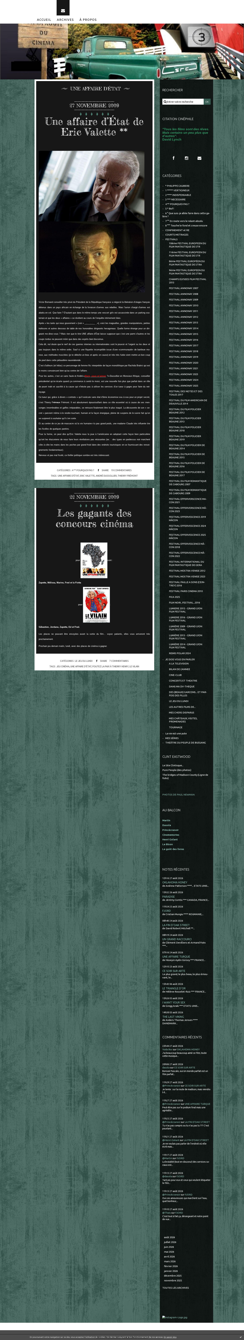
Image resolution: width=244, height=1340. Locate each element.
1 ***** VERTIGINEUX (177, 190)
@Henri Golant (170, 1140)
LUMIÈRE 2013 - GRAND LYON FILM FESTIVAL (185, 637)
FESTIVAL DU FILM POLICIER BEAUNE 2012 (185, 411)
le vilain (134, 666)
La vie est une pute (176, 733)
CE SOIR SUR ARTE (173, 970)
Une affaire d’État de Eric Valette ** (94, 126)
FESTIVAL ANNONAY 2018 (183, 351)
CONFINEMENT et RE (177, 230)
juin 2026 (169, 1246)
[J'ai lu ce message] (240, 1337)
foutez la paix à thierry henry (110, 666)
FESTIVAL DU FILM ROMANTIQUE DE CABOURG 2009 (187, 492)
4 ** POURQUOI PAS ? (83, 470)
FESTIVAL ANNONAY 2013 (183, 322)
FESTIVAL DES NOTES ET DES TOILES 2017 (186, 393)
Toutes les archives (175, 1287)
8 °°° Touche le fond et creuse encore (186, 225)
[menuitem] (44, 19)
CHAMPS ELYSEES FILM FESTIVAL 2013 (187, 281)
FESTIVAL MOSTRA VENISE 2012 (187, 570)
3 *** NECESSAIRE (175, 199)
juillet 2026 (170, 1242)
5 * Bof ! (169, 208)
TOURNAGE (175, 727)
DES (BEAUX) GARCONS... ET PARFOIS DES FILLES (188, 694)
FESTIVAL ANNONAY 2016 (183, 339)
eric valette (87, 475)
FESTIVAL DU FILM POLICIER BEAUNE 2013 (185, 420)
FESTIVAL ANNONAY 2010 (183, 305)
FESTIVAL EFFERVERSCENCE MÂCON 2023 (188, 509)
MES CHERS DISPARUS (181, 712)
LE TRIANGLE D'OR (174, 988)
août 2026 (169, 1237)
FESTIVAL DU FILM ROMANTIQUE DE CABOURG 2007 (187, 483)
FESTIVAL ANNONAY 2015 (183, 334)
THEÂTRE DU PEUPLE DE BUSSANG (185, 742)
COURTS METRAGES (176, 234)
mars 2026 (170, 1261)
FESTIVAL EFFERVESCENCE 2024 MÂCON (187, 527)
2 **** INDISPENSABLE (178, 195)
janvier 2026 (171, 1271)
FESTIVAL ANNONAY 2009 (183, 299)
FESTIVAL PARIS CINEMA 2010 (186, 591)
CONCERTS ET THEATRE (183, 680)
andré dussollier (106, 475)
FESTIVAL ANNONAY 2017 (183, 345)
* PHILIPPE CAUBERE (177, 185)
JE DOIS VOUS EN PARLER (180, 659)
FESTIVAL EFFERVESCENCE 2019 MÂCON (187, 518)
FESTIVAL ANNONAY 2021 (183, 368)
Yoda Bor (167, 1049)
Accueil (44, 19)
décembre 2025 (173, 1275)
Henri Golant (170, 839)
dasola (166, 1067)
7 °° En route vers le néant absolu (184, 221)
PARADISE (168, 896)
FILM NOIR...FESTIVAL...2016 (184, 602)
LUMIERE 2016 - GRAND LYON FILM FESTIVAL (185, 619)
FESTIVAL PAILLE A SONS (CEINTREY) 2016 (187, 584)
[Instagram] (186, 158)
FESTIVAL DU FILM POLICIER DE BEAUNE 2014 (187, 447)
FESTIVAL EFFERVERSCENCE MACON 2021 (188, 500)
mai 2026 (169, 1251)
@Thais (166, 1212)
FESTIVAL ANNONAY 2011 (183, 311)
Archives (65, 19)
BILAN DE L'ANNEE (179, 669)
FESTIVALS (171, 239)
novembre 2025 (173, 1280)
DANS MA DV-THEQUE (182, 686)
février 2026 (171, 1266)
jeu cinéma (63, 666)
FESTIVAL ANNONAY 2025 (183, 385)
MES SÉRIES (172, 738)
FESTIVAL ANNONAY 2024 (183, 379)
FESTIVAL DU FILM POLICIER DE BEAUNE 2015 (187, 456)
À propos (88, 19)
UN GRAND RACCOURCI (177, 939)
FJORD (166, 910)
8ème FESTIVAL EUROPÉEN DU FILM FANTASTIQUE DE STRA (187, 263)
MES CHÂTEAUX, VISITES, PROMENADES (183, 720)
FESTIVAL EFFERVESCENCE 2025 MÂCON (187, 536)
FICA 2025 (174, 597)
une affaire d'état (68, 475)
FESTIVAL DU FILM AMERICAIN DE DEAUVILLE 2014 (188, 402)
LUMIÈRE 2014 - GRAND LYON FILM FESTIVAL (185, 646)
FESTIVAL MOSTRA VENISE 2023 (187, 576)
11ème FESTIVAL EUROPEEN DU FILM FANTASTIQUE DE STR (187, 254)
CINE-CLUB (175, 675)
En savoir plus (170, 1337)
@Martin (167, 1158)
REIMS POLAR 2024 (180, 653)
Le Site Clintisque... (172, 765)
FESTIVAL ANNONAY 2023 (183, 374)
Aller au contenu (13, 3)
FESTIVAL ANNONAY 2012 (183, 316)
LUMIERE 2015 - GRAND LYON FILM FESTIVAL (185, 610)
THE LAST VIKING (173, 1016)
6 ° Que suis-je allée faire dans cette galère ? (186, 215)
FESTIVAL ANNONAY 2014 (183, 328)
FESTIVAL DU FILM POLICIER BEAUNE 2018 (185, 429)
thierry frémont (128, 475)
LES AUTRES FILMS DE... (182, 706)
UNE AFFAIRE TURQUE (176, 956)
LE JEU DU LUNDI (83, 661)
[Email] (63, 7)
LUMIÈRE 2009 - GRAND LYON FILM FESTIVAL (185, 628)
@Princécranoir (171, 1085)
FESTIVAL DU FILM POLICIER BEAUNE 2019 (185, 438)
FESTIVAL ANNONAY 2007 (183, 288)
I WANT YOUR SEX (173, 1002)
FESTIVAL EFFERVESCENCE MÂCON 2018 (187, 545)
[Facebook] (173, 158)
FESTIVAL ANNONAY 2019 (183, 356)
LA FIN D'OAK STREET (176, 925)
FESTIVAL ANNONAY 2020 (183, 362)
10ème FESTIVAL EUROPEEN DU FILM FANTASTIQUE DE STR (187, 245)
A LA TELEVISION (179, 663)
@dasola (167, 1176)
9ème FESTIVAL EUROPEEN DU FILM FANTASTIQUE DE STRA (187, 272)
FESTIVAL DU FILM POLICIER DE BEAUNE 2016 (187, 465)
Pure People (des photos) (176, 770)
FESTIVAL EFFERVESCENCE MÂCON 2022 (187, 554)
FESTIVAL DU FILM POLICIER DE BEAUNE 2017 (187, 474)
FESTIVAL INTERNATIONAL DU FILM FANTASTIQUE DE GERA (186, 563)
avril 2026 (169, 1256)
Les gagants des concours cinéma (94, 518)
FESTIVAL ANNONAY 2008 (183, 294)
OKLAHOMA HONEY (174, 882)
